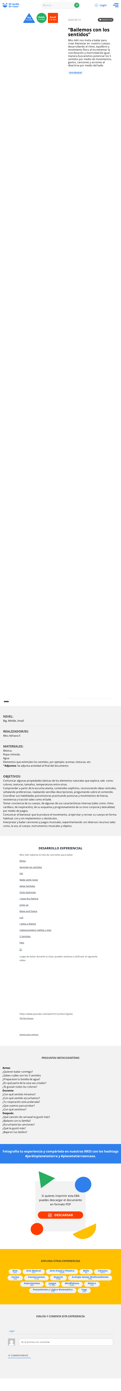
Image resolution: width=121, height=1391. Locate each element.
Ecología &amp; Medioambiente (90, 1277)
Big (5, 720)
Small (20, 720)
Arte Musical (75, 72)
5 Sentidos (25, 936)
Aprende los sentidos (31, 867)
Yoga (84, 1290)
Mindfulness (72, 1284)
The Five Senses (27, 1018)
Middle (12, 720)
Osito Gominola (28, 892)
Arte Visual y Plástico (62, 1271)
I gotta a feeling (28, 923)
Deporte (58, 1277)
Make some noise (29, 879)
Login (103, 5)
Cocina (15, 1277)
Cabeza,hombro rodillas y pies (35, 930)
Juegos (52, 1284)
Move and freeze (28, 911)
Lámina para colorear (29, 1034)
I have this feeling (29, 898)
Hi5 (21, 873)
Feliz (22, 942)
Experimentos (32, 1284)
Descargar (63, 1215)
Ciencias (102, 1271)
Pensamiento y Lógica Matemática (53, 1290)
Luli (21, 917)
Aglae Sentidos (27, 886)
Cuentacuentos (36, 1277)
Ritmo (23, 860)
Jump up (24, 904)
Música (92, 1284)
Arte (14, 1271)
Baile (86, 1271)
